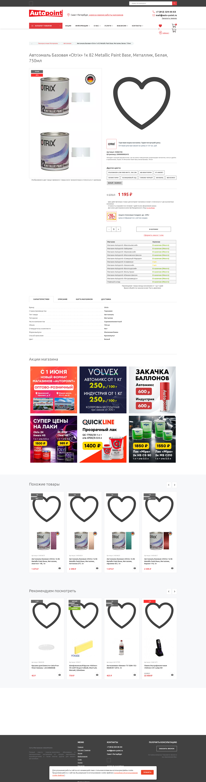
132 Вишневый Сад (129, 177)
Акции (80, 753)
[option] (53, 389)
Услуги (80, 762)
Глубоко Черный (146, 177)
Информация (82, 756)
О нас (80, 759)
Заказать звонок (169, 18)
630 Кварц (159, 177)
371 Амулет (159, 172)
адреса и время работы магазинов (106, 15)
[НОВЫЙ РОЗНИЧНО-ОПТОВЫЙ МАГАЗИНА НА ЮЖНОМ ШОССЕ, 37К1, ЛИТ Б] (103, 39)
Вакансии (81, 766)
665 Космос (171, 177)
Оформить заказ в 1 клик (154, 235)
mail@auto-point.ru (166, 15)
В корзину (153, 229)
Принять (147, 772)
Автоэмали (67, 43)
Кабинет (165, 33)
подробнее (151, 208)
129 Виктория (113, 177)
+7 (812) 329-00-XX (166, 12)
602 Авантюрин (146, 172)
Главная (80, 747)
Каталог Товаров (84, 750)
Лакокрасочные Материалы (48, 43)
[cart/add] (59, 568)
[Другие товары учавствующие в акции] (112, 216)
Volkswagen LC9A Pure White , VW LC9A (122, 172)
